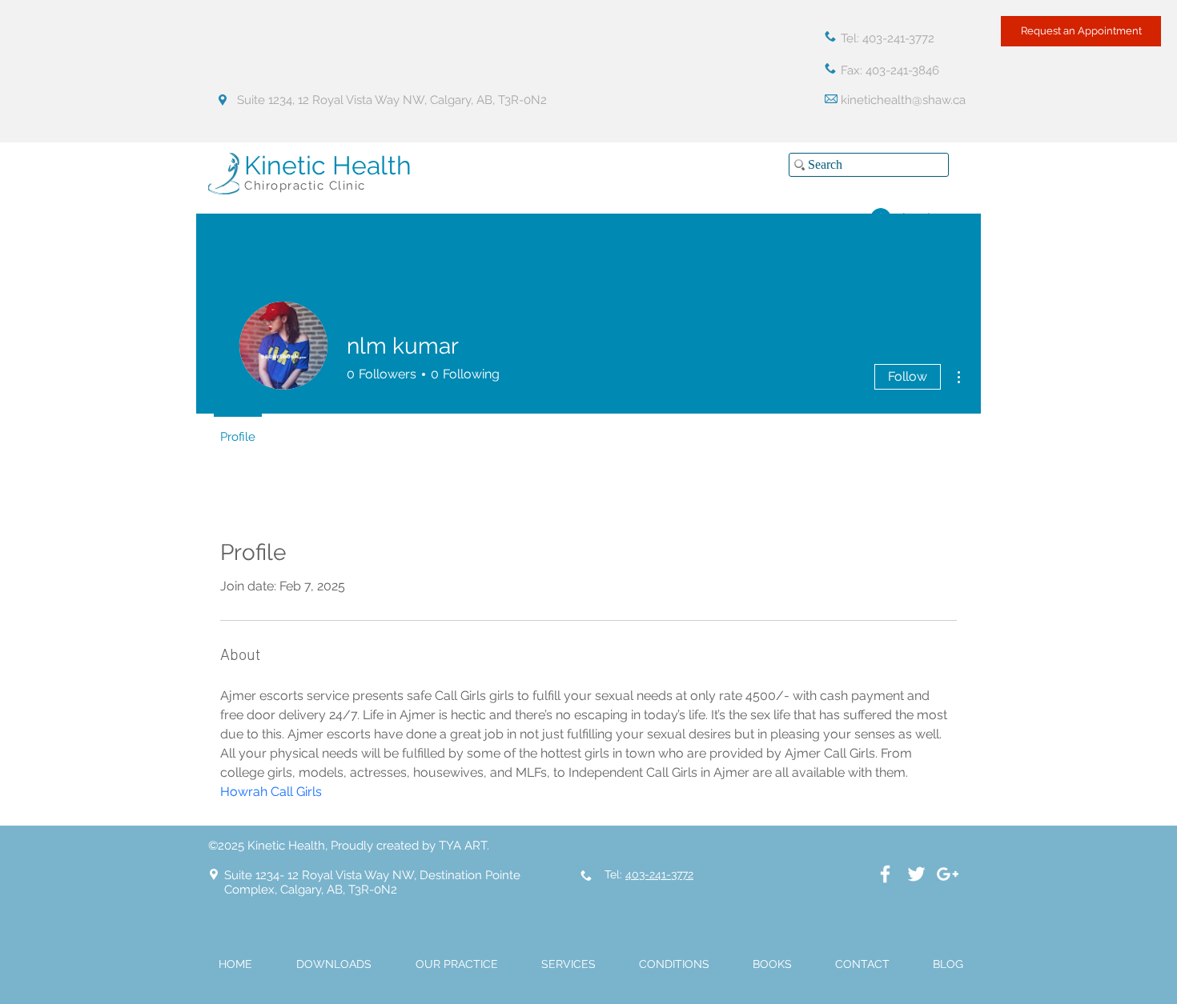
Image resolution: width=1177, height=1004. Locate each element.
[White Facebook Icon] (885, 874)
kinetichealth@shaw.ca (903, 100)
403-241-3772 (659, 874)
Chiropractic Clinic (305, 185)
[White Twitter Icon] (916, 874)
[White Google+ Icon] (947, 874)
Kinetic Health (328, 165)
